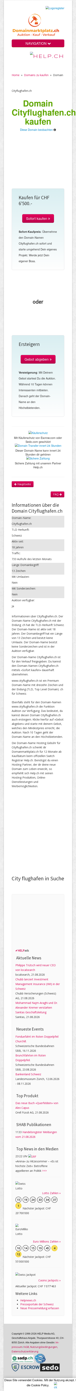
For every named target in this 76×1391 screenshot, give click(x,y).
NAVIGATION (37, 43)
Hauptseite (24, 484)
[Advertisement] (38, 161)
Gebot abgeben (37, 359)
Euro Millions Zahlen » (47, 1241)
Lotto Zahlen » (51, 1193)
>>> (44, 1171)
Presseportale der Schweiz (37, 1304)
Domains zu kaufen (36, 75)
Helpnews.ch (28, 1300)
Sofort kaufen (37, 218)
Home (15, 75)
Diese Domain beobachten (36, 130)
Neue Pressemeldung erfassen (39, 1308)
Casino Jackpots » (49, 1280)
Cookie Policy (40, 1385)
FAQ (56, 494)
